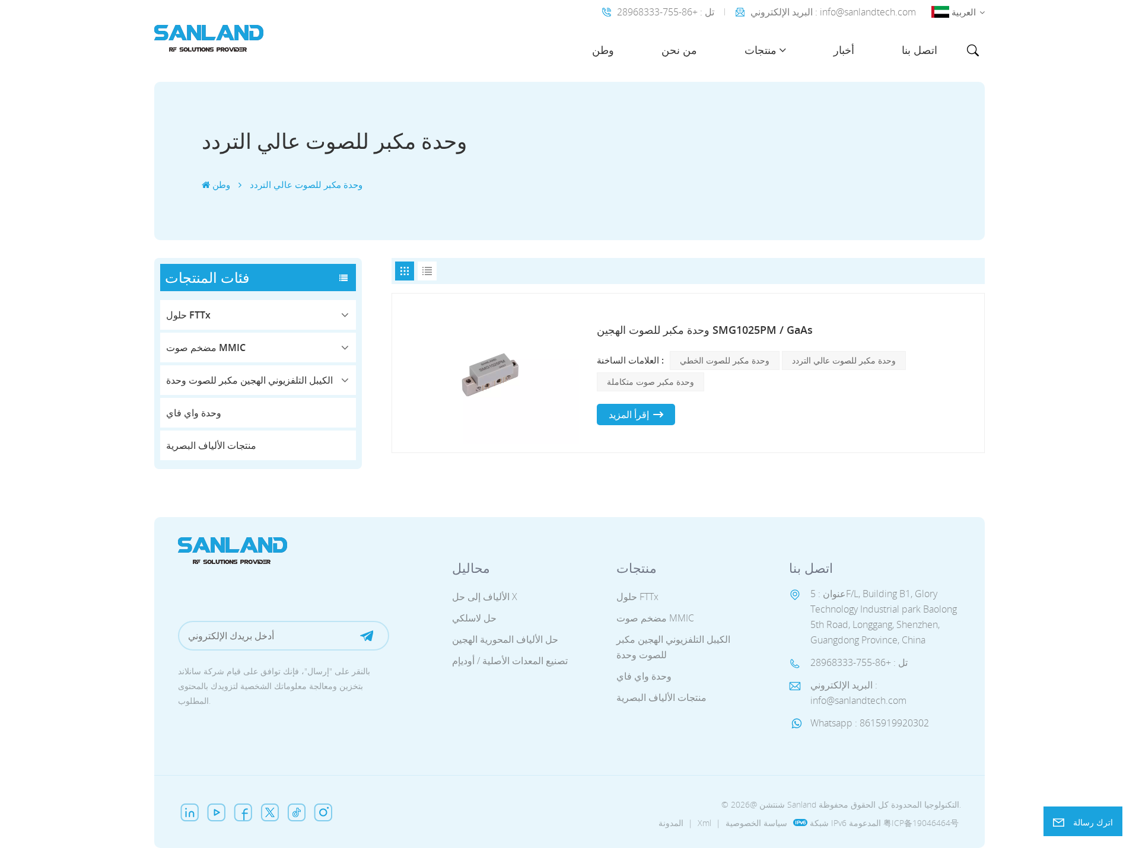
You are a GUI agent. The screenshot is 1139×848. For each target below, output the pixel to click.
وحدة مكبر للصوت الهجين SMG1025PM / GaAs (705, 330)
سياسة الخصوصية (756, 822)
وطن (603, 50)
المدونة (670, 822)
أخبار (843, 50)
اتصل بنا (919, 50)
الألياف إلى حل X (484, 596)
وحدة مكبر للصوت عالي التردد (844, 360)
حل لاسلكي (474, 617)
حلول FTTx (188, 314)
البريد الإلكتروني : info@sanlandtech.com (833, 11)
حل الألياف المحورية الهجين (505, 639)
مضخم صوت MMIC (206, 347)
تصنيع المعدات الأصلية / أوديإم (510, 660)
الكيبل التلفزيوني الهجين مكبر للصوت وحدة (249, 380)
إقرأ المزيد (629, 414)
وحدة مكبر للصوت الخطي (724, 360)
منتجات (761, 50)
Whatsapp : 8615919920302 (869, 722)
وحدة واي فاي (193, 412)
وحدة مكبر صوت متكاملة (650, 381)
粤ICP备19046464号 (921, 822)
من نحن (679, 50)
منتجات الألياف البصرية (211, 445)
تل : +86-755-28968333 (665, 11)
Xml (704, 822)
